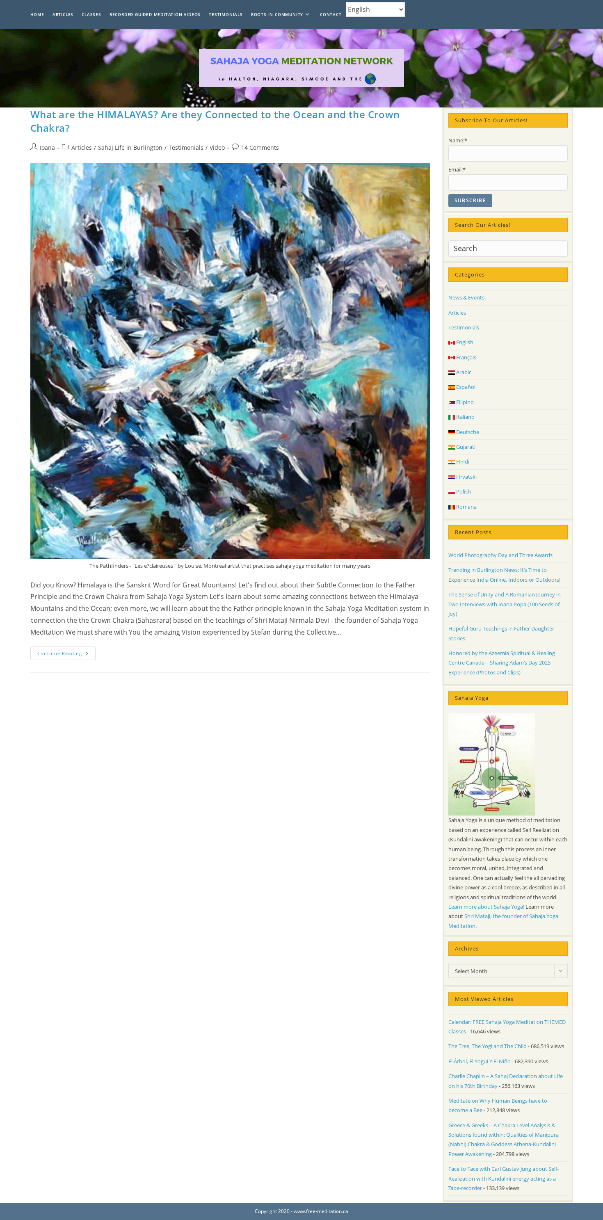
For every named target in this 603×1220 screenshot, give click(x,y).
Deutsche (467, 432)
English (464, 342)
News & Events (466, 297)
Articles (81, 147)
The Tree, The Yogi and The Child (487, 1046)
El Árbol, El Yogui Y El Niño (479, 1061)
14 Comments (260, 147)
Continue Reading (66, 654)
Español (465, 387)
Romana (466, 506)
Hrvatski (466, 476)
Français (465, 357)
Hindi (462, 461)
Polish (463, 491)
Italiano (465, 416)
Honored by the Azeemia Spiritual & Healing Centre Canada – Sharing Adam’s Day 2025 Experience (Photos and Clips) (501, 662)
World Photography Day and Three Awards (500, 555)
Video (217, 147)
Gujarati (465, 446)
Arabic (463, 372)
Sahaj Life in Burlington (130, 147)
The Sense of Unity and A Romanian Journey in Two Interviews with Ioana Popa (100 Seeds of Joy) (504, 604)
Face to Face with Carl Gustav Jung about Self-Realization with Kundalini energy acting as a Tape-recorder (503, 1178)
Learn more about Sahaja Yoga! (486, 906)
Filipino (464, 402)
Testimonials (186, 147)
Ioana (47, 147)
